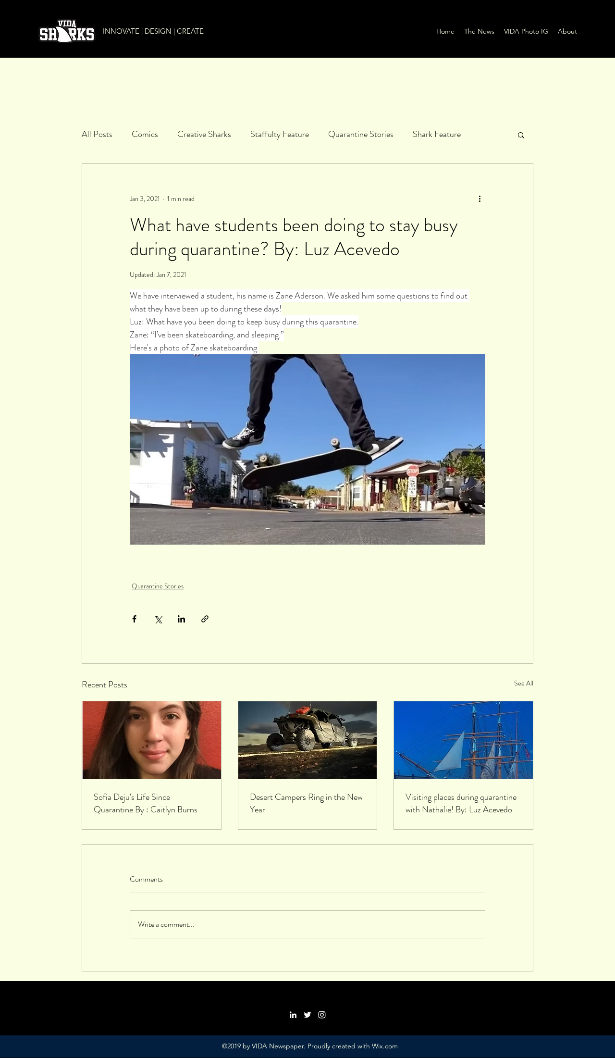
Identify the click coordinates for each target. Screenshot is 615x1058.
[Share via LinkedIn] (181, 618)
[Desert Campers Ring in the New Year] (307, 740)
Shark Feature (437, 134)
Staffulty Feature (279, 134)
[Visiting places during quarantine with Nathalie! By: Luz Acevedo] (463, 740)
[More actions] (479, 198)
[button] (521, 134)
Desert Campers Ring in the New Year (306, 803)
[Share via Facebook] (134, 618)
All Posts (97, 134)
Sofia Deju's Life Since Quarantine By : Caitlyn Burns (145, 803)
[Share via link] (204, 618)
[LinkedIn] (293, 1015)
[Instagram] (322, 1015)
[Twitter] (307, 1015)
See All (523, 683)
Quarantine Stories (361, 134)
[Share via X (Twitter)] (157, 618)
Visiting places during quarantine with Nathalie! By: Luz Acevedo (461, 803)
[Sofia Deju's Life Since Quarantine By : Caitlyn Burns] (151, 740)
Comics (145, 134)
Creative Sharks (204, 134)
